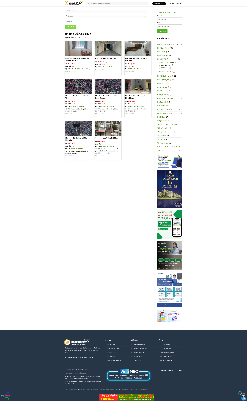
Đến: (158, 22)
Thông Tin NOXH (163, 128)
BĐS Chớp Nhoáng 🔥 (165, 76)
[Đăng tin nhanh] (6, 396)
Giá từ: (159, 16)
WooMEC (74, 369)
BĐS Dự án (161, 83)
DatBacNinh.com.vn (83, 369)
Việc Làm (160, 150)
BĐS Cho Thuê (162, 59)
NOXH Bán (161, 117)
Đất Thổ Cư (161, 106)
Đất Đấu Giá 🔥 (162, 102)
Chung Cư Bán (162, 94)
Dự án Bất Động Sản (164, 109)
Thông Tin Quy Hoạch (164, 132)
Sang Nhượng (162, 121)
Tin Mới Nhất (161, 135)
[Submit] (146, 3)
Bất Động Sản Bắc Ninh (165, 44)
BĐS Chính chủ (162, 55)
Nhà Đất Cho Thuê (165, 65)
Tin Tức (160, 139)
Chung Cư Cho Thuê (165, 62)
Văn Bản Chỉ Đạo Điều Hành (167, 147)
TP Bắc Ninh (165, 68)
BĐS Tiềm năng (162, 91)
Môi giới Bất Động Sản (165, 113)
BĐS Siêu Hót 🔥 (163, 87)
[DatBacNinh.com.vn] (74, 3)
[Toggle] (181, 44)
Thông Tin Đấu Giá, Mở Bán (167, 124)
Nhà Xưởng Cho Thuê (166, 71)
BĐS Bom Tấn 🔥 (163, 48)
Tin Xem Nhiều (162, 143)
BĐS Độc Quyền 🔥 (164, 80)
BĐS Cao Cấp (162, 52)
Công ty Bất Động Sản (165, 98)
